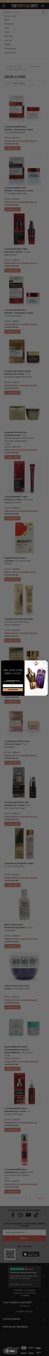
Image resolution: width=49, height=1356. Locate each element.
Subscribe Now (13, 689)
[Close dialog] (46, 662)
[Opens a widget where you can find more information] (10, 1351)
